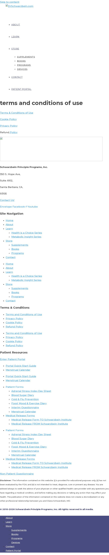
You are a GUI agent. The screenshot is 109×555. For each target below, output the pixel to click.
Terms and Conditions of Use (24, 314)
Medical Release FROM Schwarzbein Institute (39, 423)
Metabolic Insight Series (26, 236)
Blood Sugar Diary (22, 395)
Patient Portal (13, 550)
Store (9, 240)
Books (15, 249)
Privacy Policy (8, 125)
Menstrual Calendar (18, 369)
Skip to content (9, 2)
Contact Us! (7, 200)
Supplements (19, 245)
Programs (17, 253)
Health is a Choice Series (26, 232)
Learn (9, 228)
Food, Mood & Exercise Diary (29, 403)
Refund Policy (14, 326)
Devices (15, 542)
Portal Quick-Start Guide (21, 365)
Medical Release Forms (20, 415)
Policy (13, 132)
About (9, 224)
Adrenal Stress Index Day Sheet (31, 391)
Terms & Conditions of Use (16, 112)
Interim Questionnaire (25, 407)
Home (9, 220)
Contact (10, 257)
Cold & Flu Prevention (25, 399)
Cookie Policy (8, 119)
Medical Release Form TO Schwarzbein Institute (41, 419)
